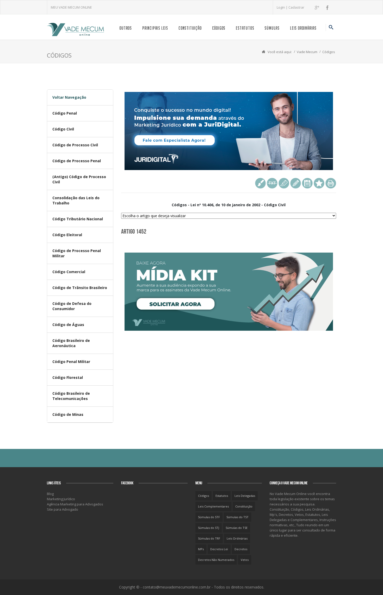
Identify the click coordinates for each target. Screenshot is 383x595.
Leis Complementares (213, 506)
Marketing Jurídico (61, 499)
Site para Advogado (62, 509)
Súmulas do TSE (237, 528)
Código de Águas (68, 324)
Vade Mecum (307, 51)
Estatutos (245, 28)
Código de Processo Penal (76, 160)
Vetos (245, 560)
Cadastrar (296, 7)
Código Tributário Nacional (77, 218)
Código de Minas (67, 414)
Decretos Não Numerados (216, 560)
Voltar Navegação (69, 97)
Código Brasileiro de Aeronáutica (71, 343)
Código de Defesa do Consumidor (71, 306)
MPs (201, 549)
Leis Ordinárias (303, 28)
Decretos (240, 549)
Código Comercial (68, 271)
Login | (282, 7)
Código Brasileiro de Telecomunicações (71, 396)
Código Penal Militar (71, 361)
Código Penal (64, 113)
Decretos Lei (219, 549)
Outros (125, 28)
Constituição (190, 28)
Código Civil (63, 129)
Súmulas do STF (209, 517)
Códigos (219, 28)
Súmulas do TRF (209, 538)
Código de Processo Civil (75, 144)
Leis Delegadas (244, 496)
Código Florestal (67, 377)
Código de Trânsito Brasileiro (79, 287)
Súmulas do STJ (208, 528)
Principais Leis (155, 28)
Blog (50, 493)
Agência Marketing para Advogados (75, 504)
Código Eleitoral (67, 234)
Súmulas (272, 28)
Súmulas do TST (237, 517)
